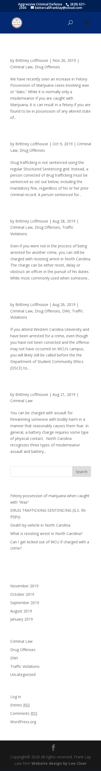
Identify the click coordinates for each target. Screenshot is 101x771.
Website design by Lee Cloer (59, 763)
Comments (23, 713)
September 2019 (24, 602)
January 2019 (21, 619)
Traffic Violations (25, 666)
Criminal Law (21, 66)
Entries (20, 705)
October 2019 (22, 594)
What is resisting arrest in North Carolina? (43, 213)
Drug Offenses (47, 66)
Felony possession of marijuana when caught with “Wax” (48, 53)
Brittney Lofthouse (31, 60)
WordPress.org (23, 721)
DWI (66, 311)
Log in (15, 696)
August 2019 (21, 611)
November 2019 (24, 585)
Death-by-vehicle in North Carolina (40, 525)
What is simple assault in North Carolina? (42, 387)
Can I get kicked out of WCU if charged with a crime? (49, 297)
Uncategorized (23, 674)
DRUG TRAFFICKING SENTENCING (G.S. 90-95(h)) (49, 136)
